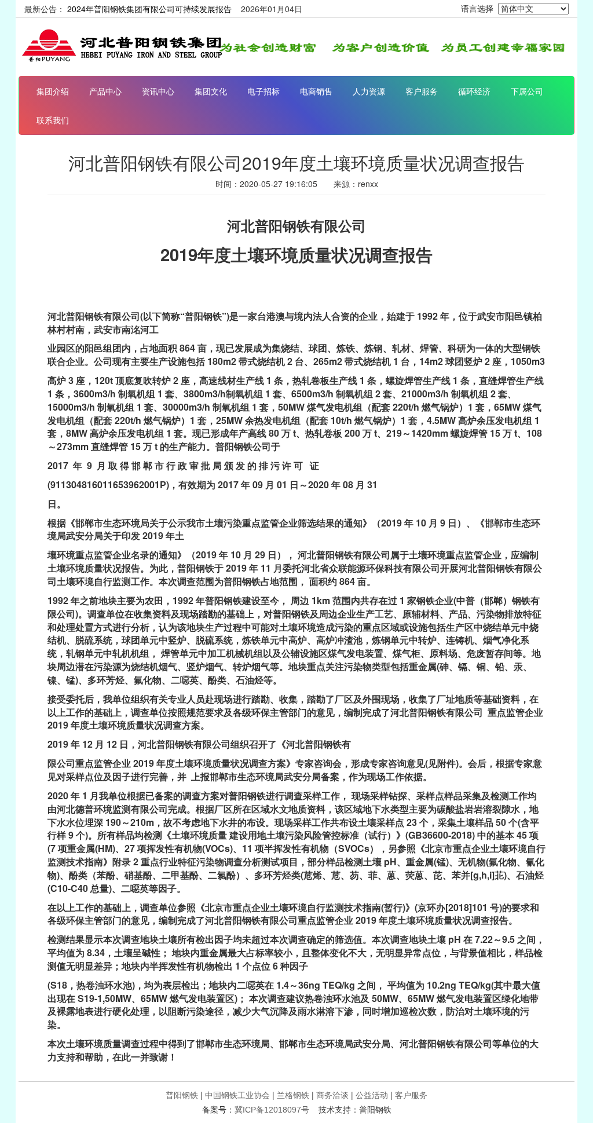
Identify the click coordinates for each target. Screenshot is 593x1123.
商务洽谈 (332, 1094)
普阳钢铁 (182, 1094)
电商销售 (316, 91)
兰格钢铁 (293, 1094)
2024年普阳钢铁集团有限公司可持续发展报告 (149, 8)
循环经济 (474, 91)
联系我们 (52, 120)
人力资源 (369, 91)
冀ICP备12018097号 (272, 1109)
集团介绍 (52, 91)
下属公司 (527, 91)
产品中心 (105, 91)
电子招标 (263, 91)
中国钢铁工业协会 (237, 1094)
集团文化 (211, 91)
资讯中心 (158, 91)
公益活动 (372, 1094)
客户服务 (421, 91)
